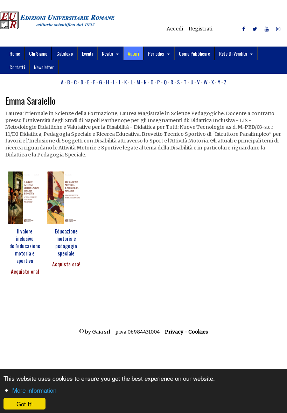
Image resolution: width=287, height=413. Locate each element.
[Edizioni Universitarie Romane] (57, 20)
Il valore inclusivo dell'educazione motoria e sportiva (24, 245)
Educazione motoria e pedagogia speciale (66, 242)
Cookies (198, 332)
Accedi (175, 29)
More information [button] (34, 390)
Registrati (200, 29)
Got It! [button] (24, 403)
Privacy (174, 332)
